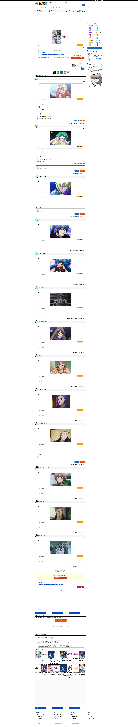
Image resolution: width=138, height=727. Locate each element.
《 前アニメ (41, 612)
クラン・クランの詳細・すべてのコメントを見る (77, 284)
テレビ (100, 30)
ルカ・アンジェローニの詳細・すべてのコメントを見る (76, 498)
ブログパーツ (91, 716)
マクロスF (43, 54)
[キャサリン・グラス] (60, 333)
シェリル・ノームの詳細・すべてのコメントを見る (77, 123)
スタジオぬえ (58, 54)
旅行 (99, 34)
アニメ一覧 (57, 612)
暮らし (100, 40)
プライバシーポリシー (42, 718)
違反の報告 (74, 714)
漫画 (92, 27)
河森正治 (62, 54)
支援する (91, 714)
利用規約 (40, 716)
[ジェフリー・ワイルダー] (60, 299)
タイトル (56, 2)
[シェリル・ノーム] (60, 91)
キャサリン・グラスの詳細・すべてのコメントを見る (76, 352)
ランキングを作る (58, 716)
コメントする (61, 620)
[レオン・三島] (60, 547)
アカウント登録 (58, 723)
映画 (92, 30)
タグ (61, 2)
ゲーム (92, 25)
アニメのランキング (43, 7)
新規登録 (100, 69)
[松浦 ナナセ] (60, 367)
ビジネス (100, 42)
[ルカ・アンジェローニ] (60, 479)
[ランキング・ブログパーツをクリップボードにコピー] (68, 72)
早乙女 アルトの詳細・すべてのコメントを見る (77, 250)
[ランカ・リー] (60, 138)
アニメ (43, 52)
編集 (82, 68)
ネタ (92, 42)
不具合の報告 (74, 716)
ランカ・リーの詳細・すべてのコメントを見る (77, 173)
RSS (39, 723)
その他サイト (91, 720)
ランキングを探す (58, 714)
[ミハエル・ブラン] (60, 435)
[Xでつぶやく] (54, 72)
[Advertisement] (60, 21)
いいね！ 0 (76, 120)
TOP (37, 7)
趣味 (99, 38)
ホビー (92, 32)
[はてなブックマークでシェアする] (65, 72)
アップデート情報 (75, 723)
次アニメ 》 (75, 612)
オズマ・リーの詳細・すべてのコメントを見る (77, 532)
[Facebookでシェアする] (61, 72)
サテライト (52, 54)
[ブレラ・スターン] (60, 188)
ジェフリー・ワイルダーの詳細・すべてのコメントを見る (76, 318)
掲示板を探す (57, 718)
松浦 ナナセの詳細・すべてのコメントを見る (78, 386)
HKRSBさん (77, 65)
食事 (92, 40)
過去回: (61, 590)
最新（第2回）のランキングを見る (77, 57)
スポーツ (92, 34)
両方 (51, 2)
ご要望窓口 (74, 718)
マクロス (48, 54)
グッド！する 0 (80, 587)
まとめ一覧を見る (58, 720)
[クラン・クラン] (60, 265)
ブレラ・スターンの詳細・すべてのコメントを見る (77, 216)
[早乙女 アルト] (60, 231)
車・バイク (100, 32)
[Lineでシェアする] (58, 72)
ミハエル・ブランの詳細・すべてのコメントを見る (77, 464)
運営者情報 (40, 720)
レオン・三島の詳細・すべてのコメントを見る (77, 566)
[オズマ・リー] (60, 513)
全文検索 (65, 2)
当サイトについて (41, 714)
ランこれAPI (91, 718)
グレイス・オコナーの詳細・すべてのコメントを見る (76, 420)
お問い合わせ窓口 (75, 720)
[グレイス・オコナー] (60, 401)
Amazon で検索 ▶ (79, 146)
